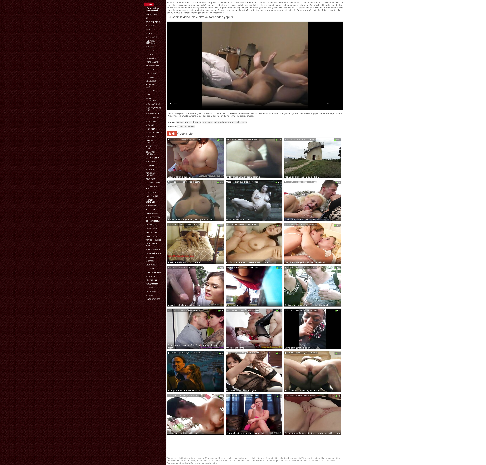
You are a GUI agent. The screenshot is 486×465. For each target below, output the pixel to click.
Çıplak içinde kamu (151, 86)
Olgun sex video (153, 217)
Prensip (149, 4)
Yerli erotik (151, 192)
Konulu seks (151, 225)
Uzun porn (150, 179)
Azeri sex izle (151, 265)
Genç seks (150, 26)
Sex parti (150, 261)
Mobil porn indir (153, 250)
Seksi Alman (151, 121)
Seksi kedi (150, 70)
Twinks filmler (152, 58)
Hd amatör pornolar (150, 153)
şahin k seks (278, 7)
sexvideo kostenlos (150, 201)
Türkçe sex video (153, 240)
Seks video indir (153, 183)
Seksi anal (150, 125)
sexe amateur (152, 257)
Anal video (150, 51)
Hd (147, 18)
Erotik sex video (153, 299)
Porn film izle (152, 196)
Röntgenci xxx (152, 66)
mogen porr (151, 280)
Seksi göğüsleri (153, 129)
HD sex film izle (153, 221)
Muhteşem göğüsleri (150, 42)
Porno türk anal (153, 272)
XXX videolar (226, 2)
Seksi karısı (150, 91)
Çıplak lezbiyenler (151, 99)
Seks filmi (150, 269)
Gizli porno (151, 137)
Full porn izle (152, 291)
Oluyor (149, 33)
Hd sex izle (150, 210)
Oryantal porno (153, 22)
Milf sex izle (151, 162)
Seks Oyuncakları (154, 133)
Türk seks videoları (150, 141)
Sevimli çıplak (152, 37)
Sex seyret (150, 165)
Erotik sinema (152, 229)
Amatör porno (152, 158)
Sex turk (149, 295)
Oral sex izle (151, 232)
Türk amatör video (151, 245)
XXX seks (149, 288)
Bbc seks (196, 122)
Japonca (149, 54)
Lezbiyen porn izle (152, 187)
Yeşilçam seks (152, 284)
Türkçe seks (151, 236)
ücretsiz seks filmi (152, 147)
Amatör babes (152, 14)
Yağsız (148, 94)
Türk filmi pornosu (150, 174)
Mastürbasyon (152, 62)
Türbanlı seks (152, 213)
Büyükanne (151, 81)
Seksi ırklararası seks (153, 109)
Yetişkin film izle (153, 253)
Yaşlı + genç (151, 73)
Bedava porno (152, 206)
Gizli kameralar (153, 114)
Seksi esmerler (152, 118)
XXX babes (150, 77)
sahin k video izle (186, 126)
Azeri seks (150, 276)
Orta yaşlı (150, 30)
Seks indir (150, 169)
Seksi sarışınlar (153, 104)
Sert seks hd (151, 47)
